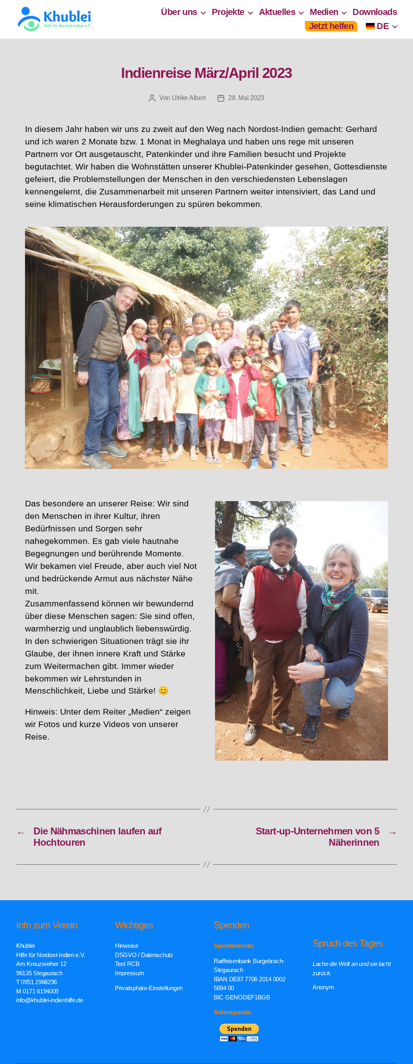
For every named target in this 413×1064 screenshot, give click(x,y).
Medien (324, 12)
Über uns (179, 12)
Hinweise (126, 945)
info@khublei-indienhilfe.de (49, 1000)
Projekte (228, 12)
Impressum (129, 973)
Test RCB (127, 963)
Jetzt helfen (331, 26)
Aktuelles (277, 12)
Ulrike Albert (189, 97)
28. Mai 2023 (246, 97)
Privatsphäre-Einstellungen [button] (149, 988)
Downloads (375, 12)
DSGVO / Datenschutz (144, 954)
